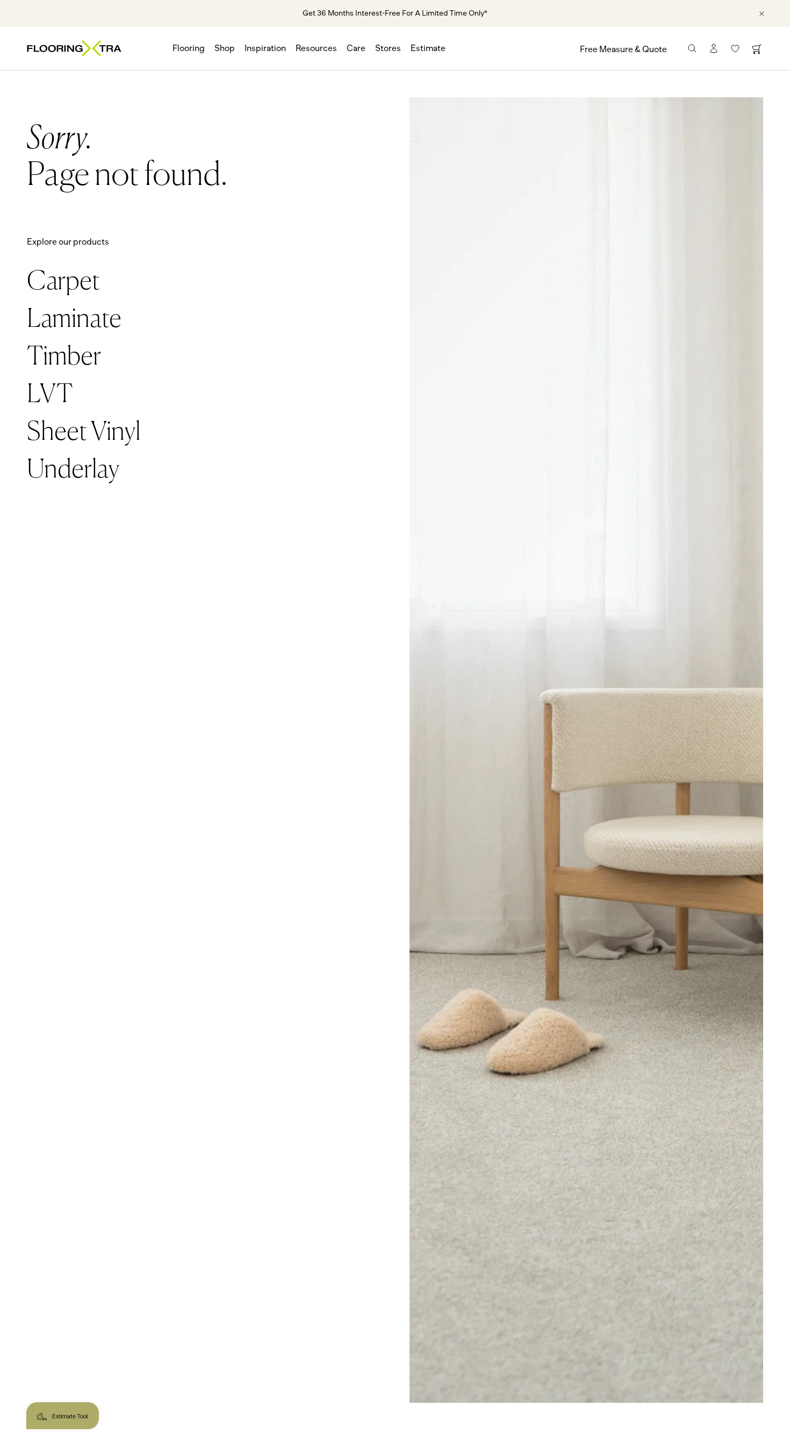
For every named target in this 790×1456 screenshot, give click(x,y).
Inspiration (265, 48)
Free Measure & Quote (623, 49)
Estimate (428, 48)
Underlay (73, 470)
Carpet (63, 282)
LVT (50, 395)
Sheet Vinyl (83, 433)
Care (356, 48)
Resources (316, 48)
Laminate (74, 320)
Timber (64, 357)
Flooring (189, 48)
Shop (224, 48)
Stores (388, 48)
